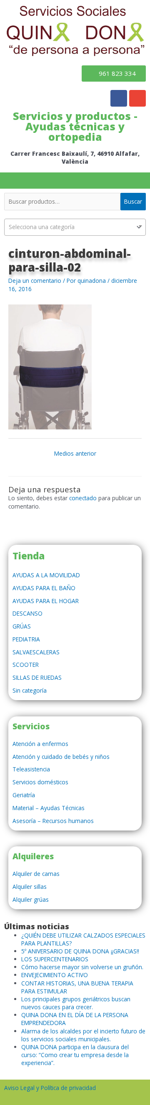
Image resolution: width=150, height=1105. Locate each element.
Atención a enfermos (40, 744)
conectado (83, 498)
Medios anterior (75, 453)
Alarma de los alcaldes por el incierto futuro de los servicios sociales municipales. (83, 1035)
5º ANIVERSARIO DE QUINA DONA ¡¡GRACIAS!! (80, 951)
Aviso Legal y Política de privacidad (50, 1088)
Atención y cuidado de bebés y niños (61, 757)
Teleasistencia (31, 769)
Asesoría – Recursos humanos (53, 821)
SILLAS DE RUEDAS (37, 677)
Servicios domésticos (40, 782)
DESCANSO (27, 613)
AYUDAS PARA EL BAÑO (43, 588)
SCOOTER (25, 664)
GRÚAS (21, 626)
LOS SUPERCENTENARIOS (54, 959)
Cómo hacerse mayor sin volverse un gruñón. (82, 967)
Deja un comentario (34, 280)
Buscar (133, 201)
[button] (75, 180)
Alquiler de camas (36, 874)
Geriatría (23, 795)
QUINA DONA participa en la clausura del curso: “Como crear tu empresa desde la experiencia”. (75, 1055)
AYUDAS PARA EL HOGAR (45, 601)
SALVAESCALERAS (36, 652)
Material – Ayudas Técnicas (48, 808)
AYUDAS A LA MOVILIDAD (46, 575)
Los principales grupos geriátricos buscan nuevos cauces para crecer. (75, 1003)
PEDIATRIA (26, 639)
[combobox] (75, 227)
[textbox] (75, 227)
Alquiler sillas (29, 886)
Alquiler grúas (30, 899)
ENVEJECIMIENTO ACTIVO (54, 975)
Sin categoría (29, 690)
